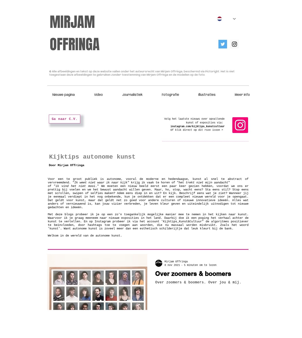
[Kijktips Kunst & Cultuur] (240, 125)
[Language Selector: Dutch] (226, 18)
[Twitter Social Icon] (222, 44)
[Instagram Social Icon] (234, 44)
